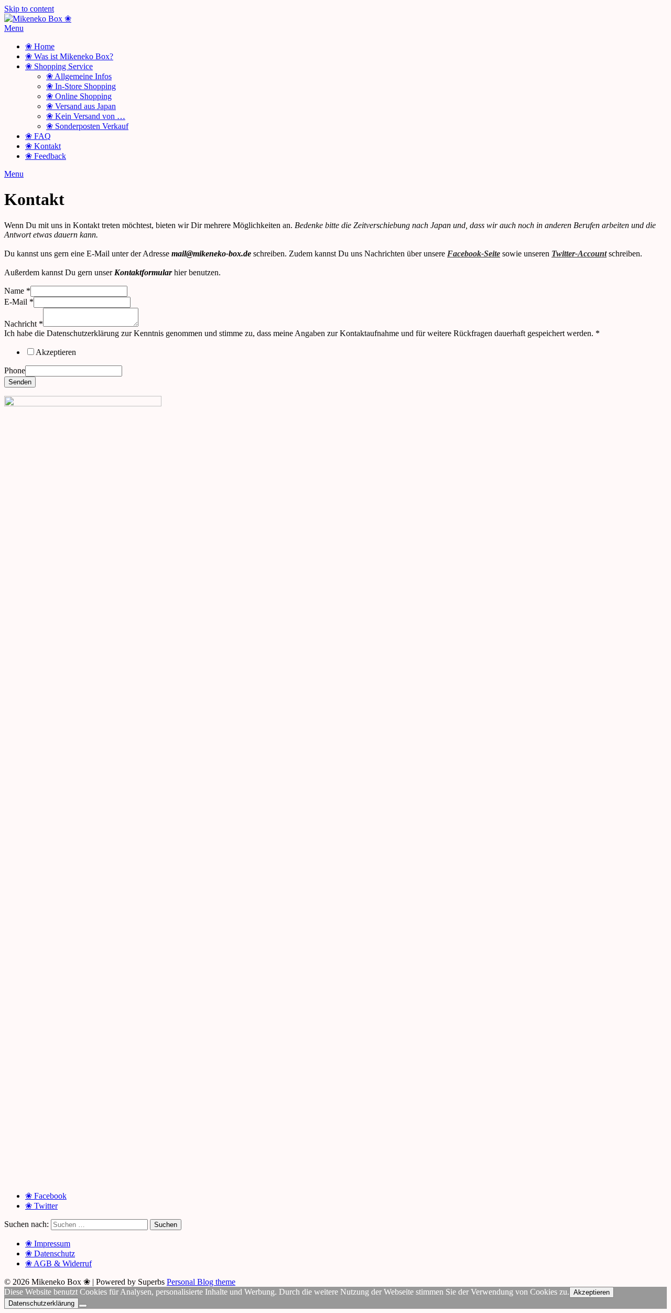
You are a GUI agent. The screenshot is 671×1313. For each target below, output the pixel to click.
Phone (14, 370)
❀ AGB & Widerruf (58, 1263)
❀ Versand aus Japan (81, 106)
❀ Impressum (47, 1243)
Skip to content (29, 8)
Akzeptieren (56, 352)
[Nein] (83, 1305)
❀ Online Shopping (79, 96)
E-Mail (19, 301)
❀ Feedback (45, 156)
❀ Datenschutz (50, 1253)
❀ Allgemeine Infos (79, 76)
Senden (19, 382)
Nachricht (23, 323)
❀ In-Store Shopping (81, 86)
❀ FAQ (38, 136)
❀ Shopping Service (59, 66)
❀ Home (40, 46)
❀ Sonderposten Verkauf (87, 126)
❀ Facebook (46, 1195)
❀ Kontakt (43, 146)
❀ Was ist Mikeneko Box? (69, 56)
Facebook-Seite (473, 253)
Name (17, 290)
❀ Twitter (41, 1205)
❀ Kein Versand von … (85, 116)
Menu (14, 28)
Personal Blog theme (201, 1281)
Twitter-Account (579, 253)
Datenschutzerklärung (41, 1303)
